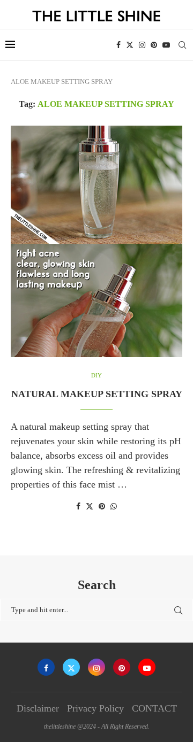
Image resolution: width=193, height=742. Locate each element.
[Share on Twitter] (89, 506)
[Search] (182, 44)
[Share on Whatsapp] (113, 507)
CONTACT (154, 708)
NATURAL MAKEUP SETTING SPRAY (96, 394)
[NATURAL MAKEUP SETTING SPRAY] (96, 241)
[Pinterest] (154, 44)
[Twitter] (129, 44)
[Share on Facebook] (78, 507)
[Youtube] (166, 44)
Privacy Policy (95, 708)
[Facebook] (118, 44)
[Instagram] (142, 44)
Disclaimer (38, 708)
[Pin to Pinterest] (102, 507)
